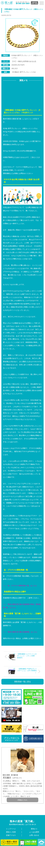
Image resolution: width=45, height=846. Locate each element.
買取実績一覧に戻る (22, 682)
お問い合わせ (34, 835)
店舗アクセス (11, 835)
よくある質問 (34, 832)
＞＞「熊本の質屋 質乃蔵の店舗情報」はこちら (20, 632)
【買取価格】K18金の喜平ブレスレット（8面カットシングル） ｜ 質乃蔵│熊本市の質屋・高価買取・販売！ (7, 3)
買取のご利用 (11, 832)
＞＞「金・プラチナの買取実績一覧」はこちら (20, 586)
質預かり (34, 829)
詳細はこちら (22, 800)
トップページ (11, 829)
